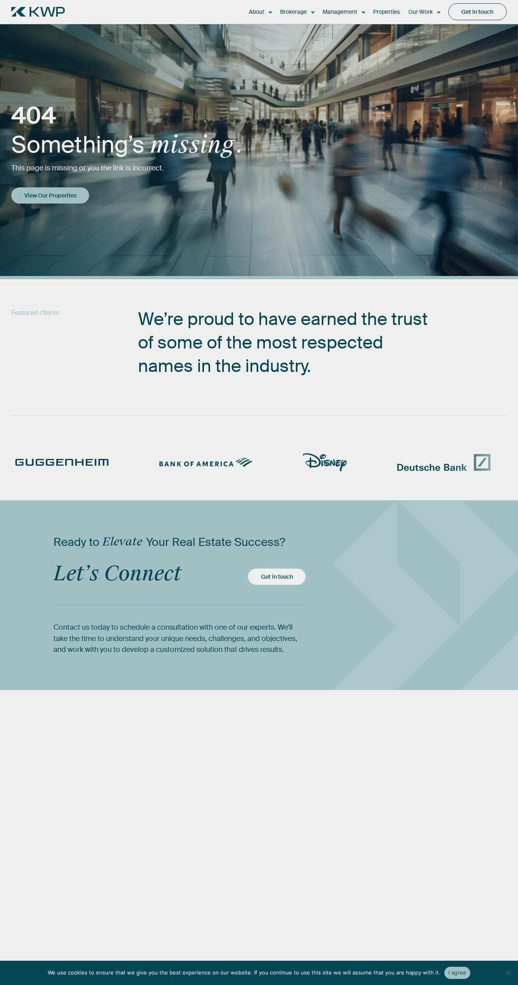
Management (351, 807)
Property (343, 831)
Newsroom (441, 845)
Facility (341, 874)
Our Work (440, 807)
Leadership (197, 831)
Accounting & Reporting (366, 888)
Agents (191, 845)
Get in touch (277, 576)
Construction (350, 845)
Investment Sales (272, 845)
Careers (192, 860)
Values (190, 874)
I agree (457, 972)
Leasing (259, 831)
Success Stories (449, 831)
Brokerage (263, 807)
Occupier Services (274, 860)
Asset (339, 860)
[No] (508, 973)
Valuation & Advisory (277, 874)
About (189, 807)
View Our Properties (50, 195)
